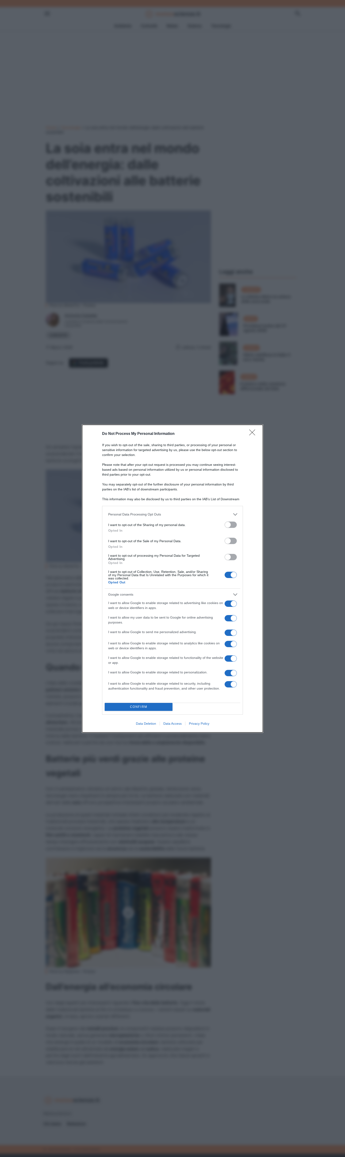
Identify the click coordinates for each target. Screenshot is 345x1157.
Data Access (172, 723)
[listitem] (172, 514)
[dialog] (172, 578)
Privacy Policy (199, 723)
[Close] (253, 433)
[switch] (231, 525)
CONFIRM (138, 707)
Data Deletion (146, 723)
